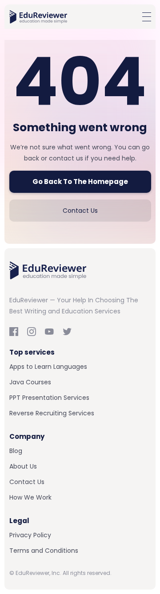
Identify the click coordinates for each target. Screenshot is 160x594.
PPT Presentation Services (49, 397)
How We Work (30, 497)
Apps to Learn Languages (48, 366)
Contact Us (80, 210)
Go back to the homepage (80, 181)
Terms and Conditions (43, 550)
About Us (23, 466)
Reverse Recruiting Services (51, 413)
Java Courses (30, 382)
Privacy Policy (30, 535)
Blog (15, 450)
